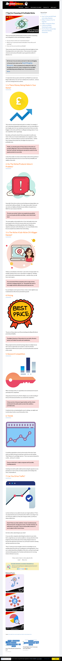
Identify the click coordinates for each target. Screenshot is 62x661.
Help (55, 658)
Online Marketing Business (12, 644)
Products (46, 7)
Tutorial (13, 646)
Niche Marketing (11, 634)
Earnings (40, 658)
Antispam (35, 658)
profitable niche (28, 634)
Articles (21, 7)
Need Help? (53, 7)
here (8, 71)
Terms (31, 658)
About (27, 7)
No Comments (8, 651)
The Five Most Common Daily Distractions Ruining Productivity (49, 30)
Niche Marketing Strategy (20, 634)
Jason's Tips (14, 642)
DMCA (52, 658)
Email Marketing (16, 640)
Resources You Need (36, 7)
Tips (19, 644)
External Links (46, 658)
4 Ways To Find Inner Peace (48, 23)
